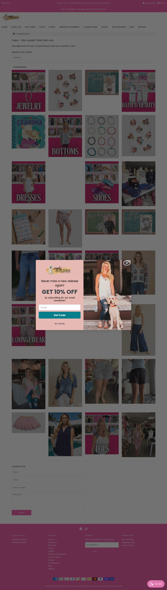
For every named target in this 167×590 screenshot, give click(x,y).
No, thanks (60, 323)
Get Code (60, 315)
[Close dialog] (126, 263)
